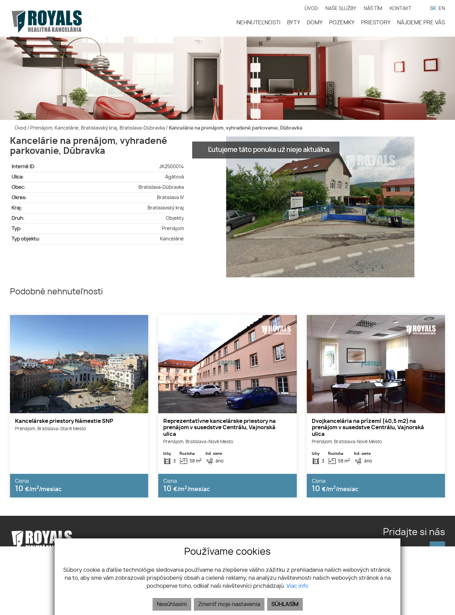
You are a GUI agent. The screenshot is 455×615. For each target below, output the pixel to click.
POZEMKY (341, 22)
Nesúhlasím (172, 604)
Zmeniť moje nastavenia (229, 604)
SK (433, 8)
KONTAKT (400, 8)
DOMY (314, 22)
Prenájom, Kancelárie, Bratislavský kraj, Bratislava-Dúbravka (98, 128)
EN (442, 8)
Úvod (20, 128)
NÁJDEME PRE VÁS (421, 22)
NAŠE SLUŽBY (340, 8)
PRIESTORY (375, 22)
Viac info (297, 586)
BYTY (293, 22)
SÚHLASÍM (284, 604)
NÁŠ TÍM (373, 8)
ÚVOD (311, 8)
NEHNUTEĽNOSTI (258, 22)
